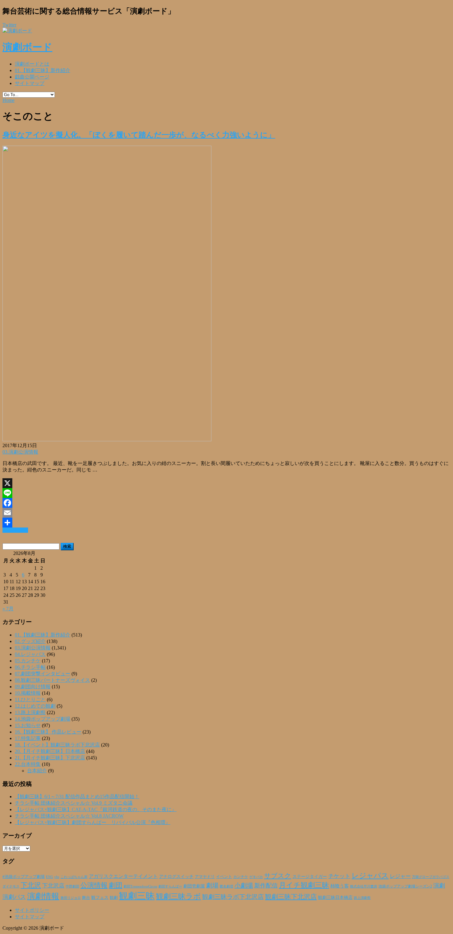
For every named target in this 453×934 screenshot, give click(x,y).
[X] (226, 483)
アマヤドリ (205, 876)
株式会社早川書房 (363, 886)
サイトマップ (29, 83)
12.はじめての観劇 (35, 706)
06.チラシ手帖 (30, 667)
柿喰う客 (339, 885)
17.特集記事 (28, 738)
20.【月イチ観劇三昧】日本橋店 (50, 751)
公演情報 (94, 885)
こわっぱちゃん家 (74, 877)
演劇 (439, 885)
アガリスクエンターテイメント (123, 876)
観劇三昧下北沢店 (291, 896)
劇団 (115, 885)
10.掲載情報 (28, 693)
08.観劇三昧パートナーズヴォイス (52, 680)
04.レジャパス (30, 654)
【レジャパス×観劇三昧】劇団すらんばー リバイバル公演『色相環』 (92, 822)
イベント (224, 877)
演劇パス (14, 897)
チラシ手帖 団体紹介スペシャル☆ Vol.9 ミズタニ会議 (74, 803)
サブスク (277, 875)
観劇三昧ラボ (178, 896)
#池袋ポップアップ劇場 (23, 877)
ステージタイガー (309, 876)
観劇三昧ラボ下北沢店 (233, 896)
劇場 (212, 885)
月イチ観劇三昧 (304, 885)
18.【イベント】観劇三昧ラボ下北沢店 (57, 744)
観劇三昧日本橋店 (335, 897)
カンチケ (240, 877)
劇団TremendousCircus (140, 886)
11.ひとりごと (30, 699)
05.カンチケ (28, 660)
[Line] (226, 493)
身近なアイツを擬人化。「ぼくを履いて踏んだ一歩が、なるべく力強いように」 (138, 135)
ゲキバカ (256, 877)
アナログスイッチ (176, 876)
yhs (56, 877)
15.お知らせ (28, 725)
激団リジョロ (70, 898)
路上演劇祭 (362, 898)
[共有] (226, 523)
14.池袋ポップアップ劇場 (42, 719)
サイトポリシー (32, 910)
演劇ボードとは (32, 64)
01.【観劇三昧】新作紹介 (42, 70)
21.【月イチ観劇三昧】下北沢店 (50, 757)
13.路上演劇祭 (30, 712)
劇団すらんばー (170, 886)
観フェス (99, 897)
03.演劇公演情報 (20, 452)
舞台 (86, 898)
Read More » (15, 530)
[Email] (226, 513)
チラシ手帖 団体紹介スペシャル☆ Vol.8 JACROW (69, 816)
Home (8, 100)
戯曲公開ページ (32, 76)
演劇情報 (43, 896)
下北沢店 (53, 886)
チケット (339, 876)
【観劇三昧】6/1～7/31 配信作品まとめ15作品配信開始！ (77, 796)
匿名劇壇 (226, 886)
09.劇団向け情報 (33, 686)
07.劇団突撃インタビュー (42, 673)
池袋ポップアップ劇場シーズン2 (405, 886)
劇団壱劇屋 (194, 886)
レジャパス (370, 875)
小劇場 (244, 885)
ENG (49, 877)
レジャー (400, 876)
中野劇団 (72, 886)
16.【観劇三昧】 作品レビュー (48, 731)
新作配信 (266, 885)
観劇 (114, 897)
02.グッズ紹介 (30, 641)
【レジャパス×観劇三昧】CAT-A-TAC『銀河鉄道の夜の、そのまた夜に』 (96, 809)
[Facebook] (226, 503)
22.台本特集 (28, 764)
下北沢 (31, 885)
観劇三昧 (137, 896)
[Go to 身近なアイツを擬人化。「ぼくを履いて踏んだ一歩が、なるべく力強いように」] (106, 439)
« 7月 (8, 608)
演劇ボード (27, 47)
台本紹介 (37, 770)
